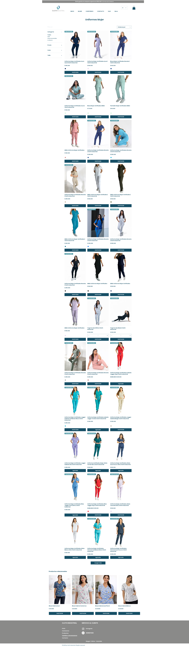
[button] (133, 8)
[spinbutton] (98, 335)
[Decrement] (89, 335)
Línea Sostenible (52, 38)
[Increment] (107, 335)
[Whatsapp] (83, 632)
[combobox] (124, 27)
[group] (94, 595)
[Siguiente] (142, 589)
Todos (49, 35)
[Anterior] (47, 589)
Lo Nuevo (50, 40)
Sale (48, 36)
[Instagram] (83, 628)
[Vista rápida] (98, 89)
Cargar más (98, 563)
